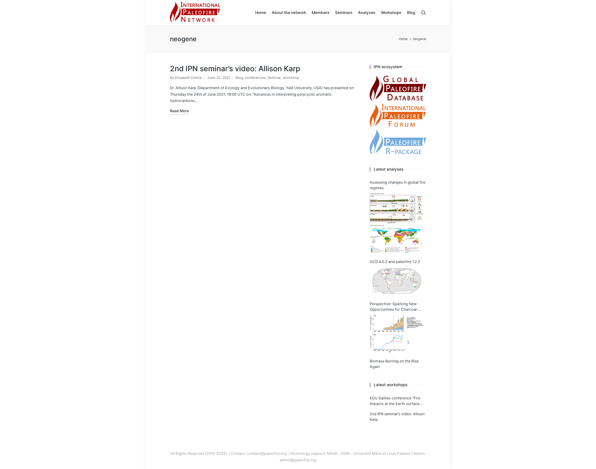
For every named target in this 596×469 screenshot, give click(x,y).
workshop (291, 78)
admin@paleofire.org (298, 460)
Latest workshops (390, 384)
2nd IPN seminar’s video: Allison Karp (235, 68)
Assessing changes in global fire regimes (397, 185)
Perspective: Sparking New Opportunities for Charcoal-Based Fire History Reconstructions (394, 307)
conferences (255, 78)
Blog (239, 78)
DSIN (345, 453)
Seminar (274, 78)
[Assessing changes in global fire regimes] (397, 223)
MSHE (332, 453)
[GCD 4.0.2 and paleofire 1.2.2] (397, 281)
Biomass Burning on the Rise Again (394, 364)
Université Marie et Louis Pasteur (381, 453)
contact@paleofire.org (267, 453)
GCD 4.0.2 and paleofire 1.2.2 (395, 262)
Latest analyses (388, 169)
